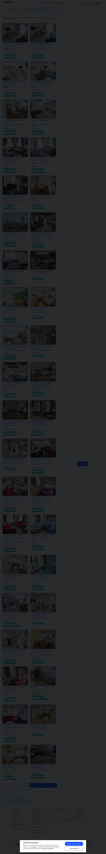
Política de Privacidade (48, 848)
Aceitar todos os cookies (74, 843)
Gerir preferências (74, 848)
